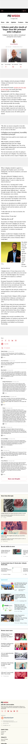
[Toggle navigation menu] (2, 11)
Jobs (7, 22)
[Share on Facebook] (5, 340)
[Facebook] (5, 711)
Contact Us (3, 731)
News (2, 22)
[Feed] (2, 711)
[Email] (17, 711)
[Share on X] (9, 340)
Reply (4, 357)
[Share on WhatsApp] (2, 340)
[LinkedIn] (11, 711)
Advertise (3, 740)
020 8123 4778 (6, 723)
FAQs (2, 734)
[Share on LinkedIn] (12, 340)
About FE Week (4, 739)
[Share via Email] (16, 340)
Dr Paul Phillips (4, 438)
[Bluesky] (8, 711)
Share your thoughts (14, 479)
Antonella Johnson (5, 396)
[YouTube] (14, 711)
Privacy (2, 733)
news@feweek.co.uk (6, 725)
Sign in (24, 10)
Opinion (13, 22)
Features (20, 22)
